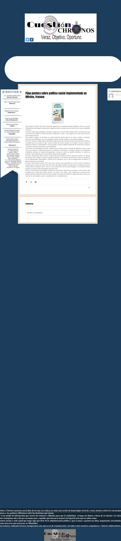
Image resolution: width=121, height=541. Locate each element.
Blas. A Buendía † (13, 158)
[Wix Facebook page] (31, 39)
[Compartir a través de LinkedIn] (36, 182)
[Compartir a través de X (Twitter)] (31, 182)
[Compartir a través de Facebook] (26, 182)
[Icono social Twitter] (27, 39)
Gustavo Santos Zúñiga (13, 157)
